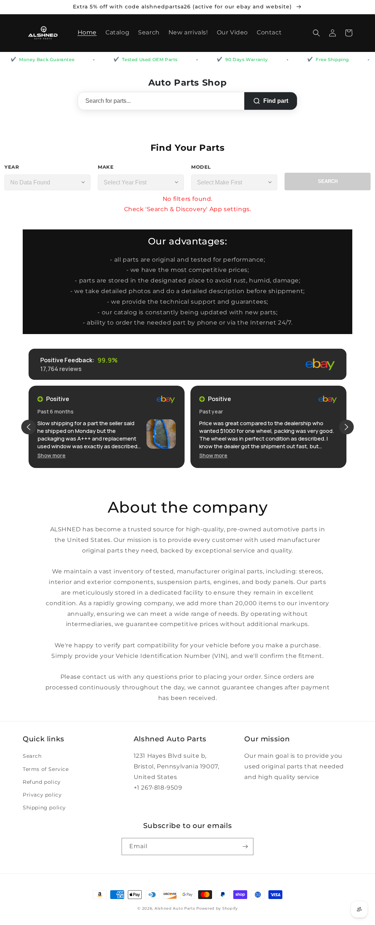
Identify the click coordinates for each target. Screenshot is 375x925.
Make (106, 167)
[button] (316, 33)
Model (201, 167)
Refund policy (42, 782)
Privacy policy (42, 794)
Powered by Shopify (217, 908)
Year (11, 167)
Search (328, 181)
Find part (275, 101)
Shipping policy (44, 807)
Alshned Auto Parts (175, 908)
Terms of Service (46, 769)
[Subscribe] (245, 846)
